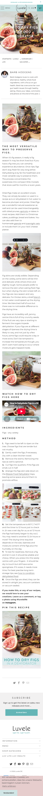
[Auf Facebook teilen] (19, 683)
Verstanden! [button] (8, 793)
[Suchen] (28, 8)
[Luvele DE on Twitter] (11, 764)
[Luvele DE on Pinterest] (23, 764)
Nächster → (25, 62)
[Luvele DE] (21, 8)
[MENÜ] (1, 8)
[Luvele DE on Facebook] (15, 764)
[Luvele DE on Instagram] (27, 764)
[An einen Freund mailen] (28, 683)
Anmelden (21, 712)
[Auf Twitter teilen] (14, 683)
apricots (24, 211)
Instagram (10, 603)
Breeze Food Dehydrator (18, 474)
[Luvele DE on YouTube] (19, 764)
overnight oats (33, 223)
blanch (37, 297)
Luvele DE (18, 771)
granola (17, 223)
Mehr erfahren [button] (9, 786)
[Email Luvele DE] (32, 764)
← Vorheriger (26, 59)
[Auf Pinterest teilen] (23, 683)
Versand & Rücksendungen (21, 2)
